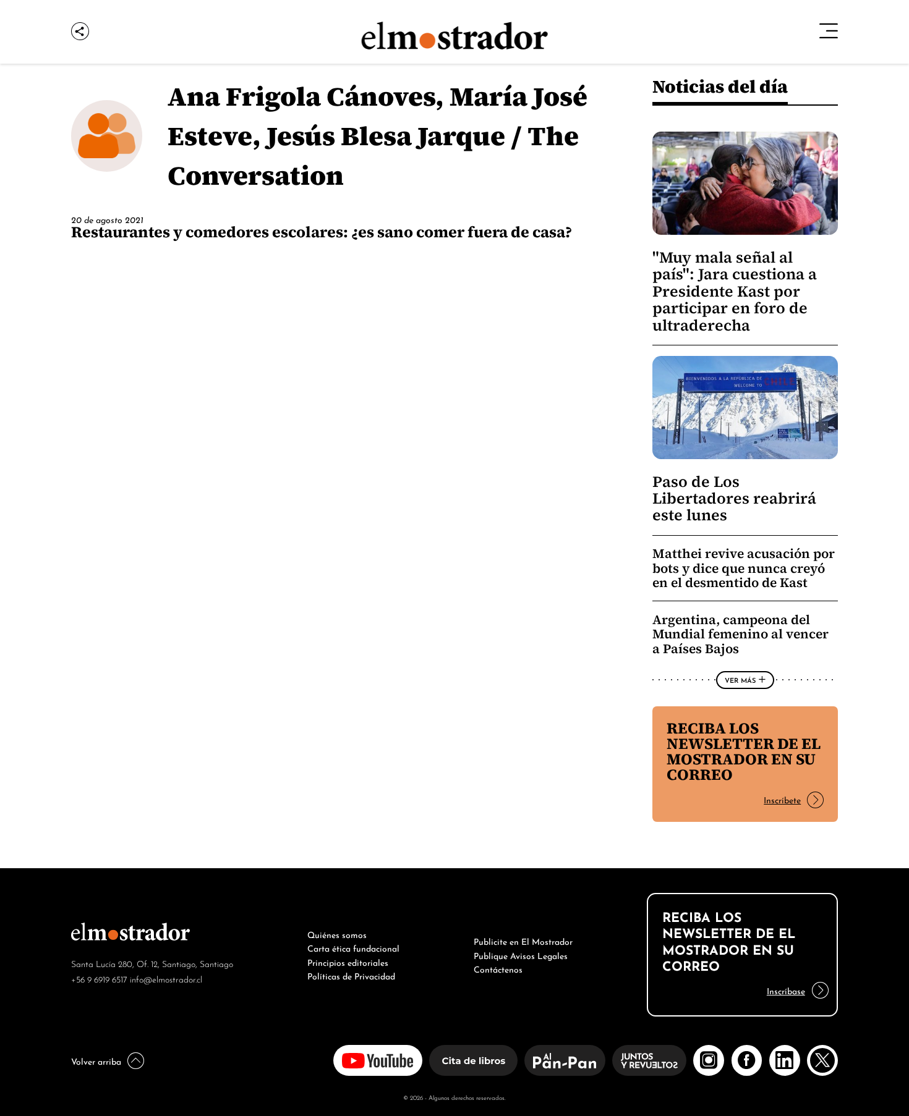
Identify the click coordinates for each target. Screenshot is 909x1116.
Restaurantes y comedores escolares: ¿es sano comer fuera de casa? (321, 231)
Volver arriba (96, 1060)
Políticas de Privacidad (351, 975)
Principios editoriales (347, 961)
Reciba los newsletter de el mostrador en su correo (744, 751)
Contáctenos (498, 968)
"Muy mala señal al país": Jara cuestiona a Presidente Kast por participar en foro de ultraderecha (734, 291)
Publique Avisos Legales (521, 955)
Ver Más (740, 680)
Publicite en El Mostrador (523, 940)
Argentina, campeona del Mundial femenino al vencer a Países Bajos (740, 634)
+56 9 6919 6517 (99, 978)
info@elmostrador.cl (166, 978)
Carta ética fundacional (353, 947)
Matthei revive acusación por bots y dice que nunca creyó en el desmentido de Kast (743, 567)
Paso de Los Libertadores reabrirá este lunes (734, 498)
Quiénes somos (337, 934)
